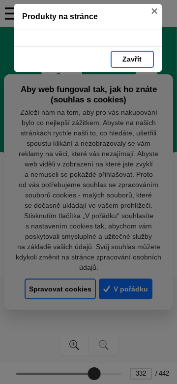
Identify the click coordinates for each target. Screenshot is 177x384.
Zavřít (132, 59)
